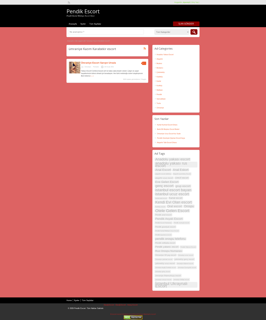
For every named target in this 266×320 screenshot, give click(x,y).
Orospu (189, 206)
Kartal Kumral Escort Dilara (167, 125)
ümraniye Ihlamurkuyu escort (168, 275)
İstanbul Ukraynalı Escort (171, 285)
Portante (96, 67)
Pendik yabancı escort (166, 246)
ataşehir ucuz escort (164, 178)
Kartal (159, 81)
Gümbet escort (127, 314)
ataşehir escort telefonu (163, 174)
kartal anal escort (161, 198)
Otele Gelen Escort (172, 210)
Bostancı (160, 68)
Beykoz (159, 63)
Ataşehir (160, 59)
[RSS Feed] (69, 2)
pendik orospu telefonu (170, 238)
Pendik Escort (83, 11)
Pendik (159, 94)
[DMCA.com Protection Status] (133, 319)
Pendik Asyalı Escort (169, 218)
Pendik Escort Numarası (163, 223)
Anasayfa (73, 24)
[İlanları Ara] (193, 32)
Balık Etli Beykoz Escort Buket (168, 129)
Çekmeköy (161, 72)
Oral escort (174, 206)
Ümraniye (88, 67)
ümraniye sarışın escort (163, 279)
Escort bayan (138, 314)
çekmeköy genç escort (184, 259)
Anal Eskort (180, 169)
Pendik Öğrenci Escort (188, 247)
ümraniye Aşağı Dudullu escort (165, 267)
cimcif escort (182, 177)
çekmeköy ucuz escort (165, 263)
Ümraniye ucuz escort (185, 255)
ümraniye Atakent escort (185, 263)
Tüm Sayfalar (95, 24)
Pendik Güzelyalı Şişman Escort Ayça (171, 138)
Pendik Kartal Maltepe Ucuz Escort (167, 231)
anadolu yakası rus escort (171, 164)
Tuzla (159, 103)
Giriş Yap (194, 2)
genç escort (164, 186)
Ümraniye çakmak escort (163, 259)
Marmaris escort (150, 314)
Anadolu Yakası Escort (165, 55)
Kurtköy (159, 86)
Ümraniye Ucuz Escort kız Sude (169, 134)
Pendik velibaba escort (165, 243)
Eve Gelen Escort (166, 181)
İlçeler (83, 24)
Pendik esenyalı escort (181, 223)
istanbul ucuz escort (172, 194)
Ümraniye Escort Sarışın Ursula (98, 63)
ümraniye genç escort (162, 271)
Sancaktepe (161, 99)
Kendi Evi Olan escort (173, 202)
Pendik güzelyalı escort (165, 227)
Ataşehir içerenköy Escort (182, 174)
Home (69, 300)
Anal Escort (163, 169)
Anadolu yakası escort (172, 159)
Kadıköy (160, 77)
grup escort (183, 186)
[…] (92, 76)
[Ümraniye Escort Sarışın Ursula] (74, 73)
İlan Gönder (186, 24)
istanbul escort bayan (173, 190)
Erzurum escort (116, 314)
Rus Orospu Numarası (168, 250)
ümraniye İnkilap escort (181, 279)
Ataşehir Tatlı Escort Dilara (167, 143)
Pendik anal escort (163, 215)
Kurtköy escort (160, 207)
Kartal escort (175, 198)
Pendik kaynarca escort (163, 235)
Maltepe (160, 90)
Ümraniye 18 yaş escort (165, 255)
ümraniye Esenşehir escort (187, 267)
